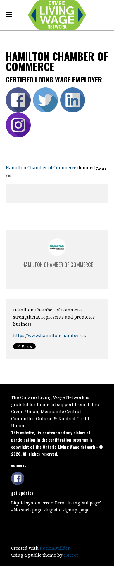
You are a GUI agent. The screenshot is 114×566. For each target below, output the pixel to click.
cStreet (70, 555)
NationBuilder (55, 548)
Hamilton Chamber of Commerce (41, 167)
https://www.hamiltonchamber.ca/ (49, 335)
